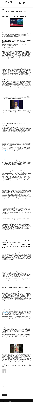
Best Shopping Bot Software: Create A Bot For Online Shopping (9, 366)
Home (2, 6)
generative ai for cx (6, 150)
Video (14, 6)
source (15, 47)
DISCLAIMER (14, 399)
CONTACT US (21, 399)
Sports (5, 6)
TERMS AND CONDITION (26, 399)
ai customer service (6, 312)
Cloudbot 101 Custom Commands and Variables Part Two (24, 366)
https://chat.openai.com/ (11, 141)
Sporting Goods (11, 6)
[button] (30, 6)
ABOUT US (18, 399)
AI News (5, 8)
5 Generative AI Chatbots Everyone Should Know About (15, 11)
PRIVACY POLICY (11, 399)
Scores (8, 6)
